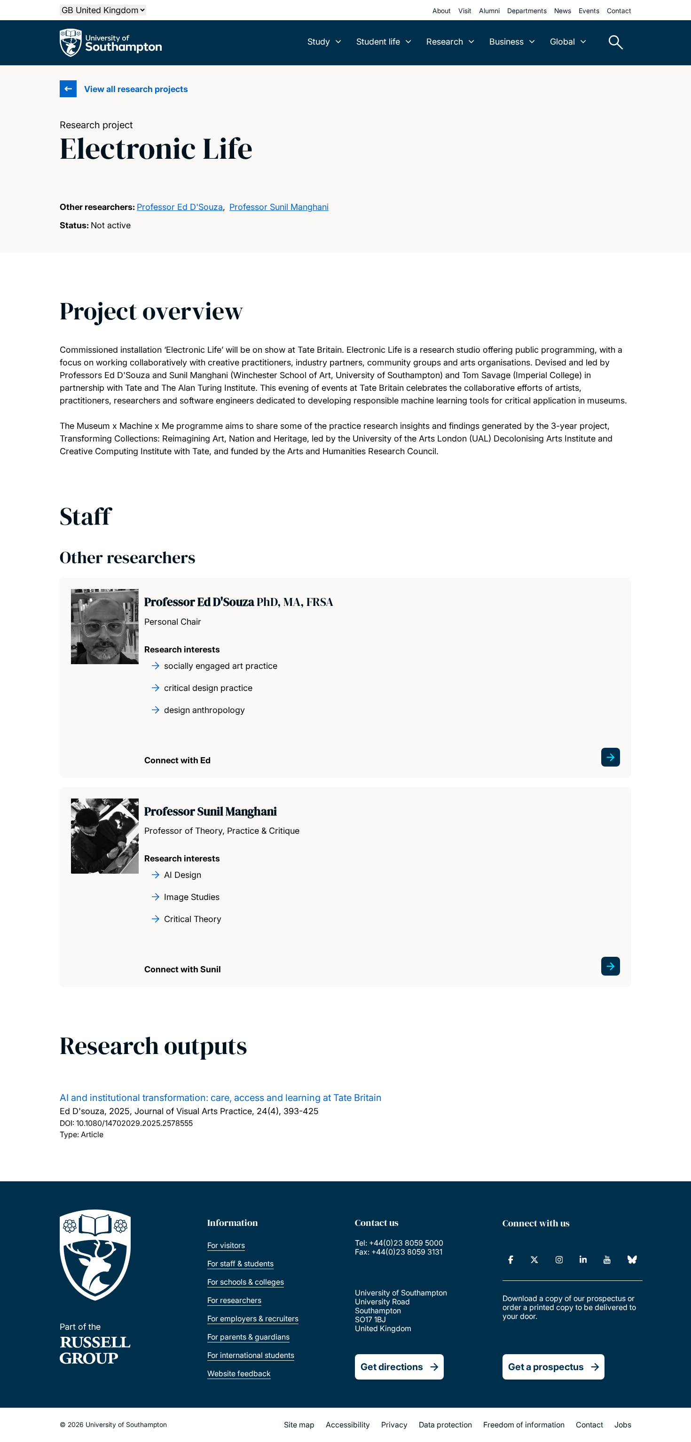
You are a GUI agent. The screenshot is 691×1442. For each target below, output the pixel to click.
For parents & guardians (248, 1336)
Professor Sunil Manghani (279, 207)
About (441, 11)
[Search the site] (612, 43)
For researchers (234, 1300)
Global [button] (562, 42)
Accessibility (348, 1424)
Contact (619, 11)
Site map (299, 1424)
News (562, 11)
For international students (250, 1355)
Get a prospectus (546, 1366)
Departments (527, 11)
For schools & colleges (245, 1282)
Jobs (622, 1424)
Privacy (394, 1424)
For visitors (226, 1245)
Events (589, 11)
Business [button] (506, 42)
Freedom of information (524, 1424)
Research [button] (444, 42)
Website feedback (239, 1373)
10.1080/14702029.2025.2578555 (134, 1123)
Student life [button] (378, 42)
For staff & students (240, 1263)
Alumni (489, 11)
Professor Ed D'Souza (180, 207)
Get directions (392, 1366)
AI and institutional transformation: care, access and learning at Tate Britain (221, 1097)
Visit (464, 11)
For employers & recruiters (252, 1318)
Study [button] (318, 42)
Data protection (445, 1424)
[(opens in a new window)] (511, 1260)
